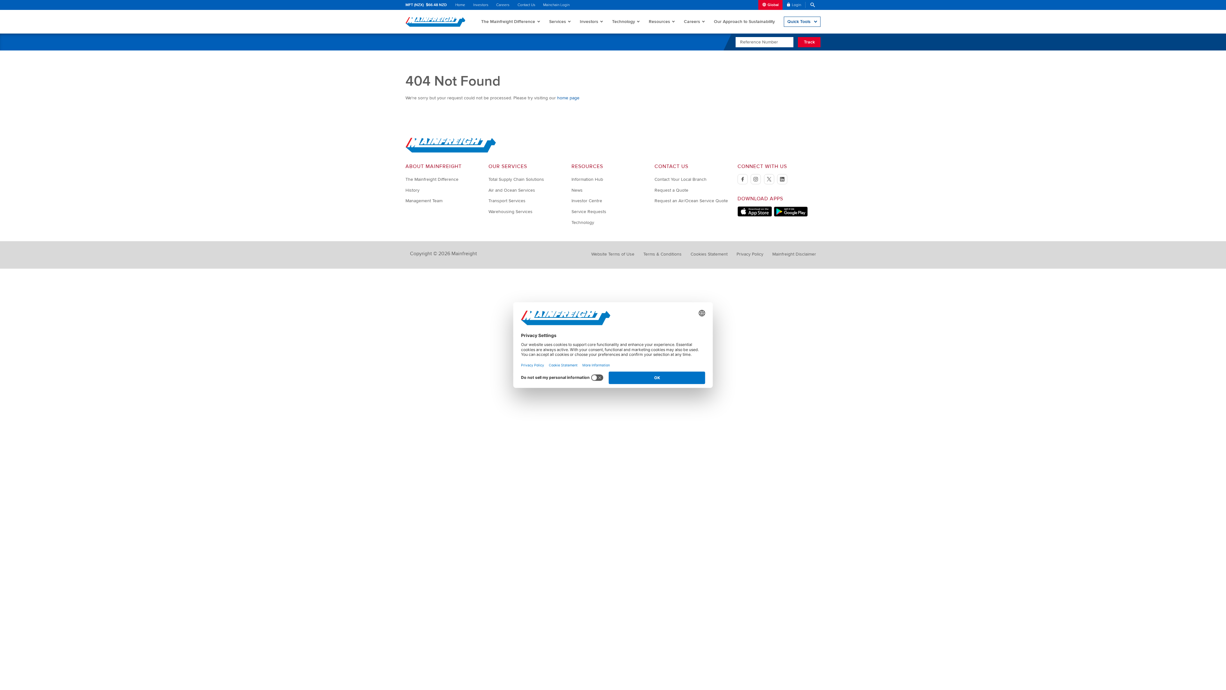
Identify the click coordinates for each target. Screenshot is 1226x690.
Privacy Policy (750, 254)
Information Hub (587, 179)
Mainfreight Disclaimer (794, 254)
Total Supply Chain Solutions (516, 179)
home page (568, 98)
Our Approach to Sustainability (744, 21)
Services (557, 21)
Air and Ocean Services (511, 190)
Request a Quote (671, 190)
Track (809, 42)
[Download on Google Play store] (791, 215)
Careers (503, 5)
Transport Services (507, 200)
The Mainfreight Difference (508, 21)
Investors (480, 5)
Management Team (424, 200)
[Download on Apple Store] (755, 215)
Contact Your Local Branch (681, 179)
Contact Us (526, 5)
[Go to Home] (450, 151)
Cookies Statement (709, 254)
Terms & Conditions (662, 254)
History (412, 190)
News (577, 190)
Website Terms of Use (612, 254)
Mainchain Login (556, 5)
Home (460, 5)
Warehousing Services (510, 211)
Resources (659, 21)
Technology (623, 21)
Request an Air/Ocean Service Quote (691, 200)
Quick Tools (799, 21)
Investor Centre (586, 200)
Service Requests (588, 211)
